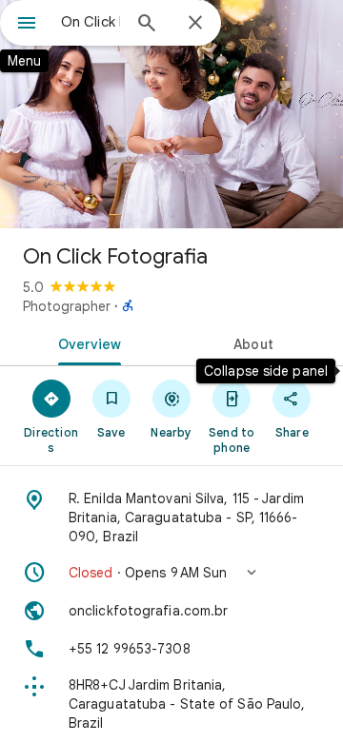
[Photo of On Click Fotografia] (171, 114)
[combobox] (90, 21)
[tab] (86, 342)
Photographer (67, 306)
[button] (171, 573)
